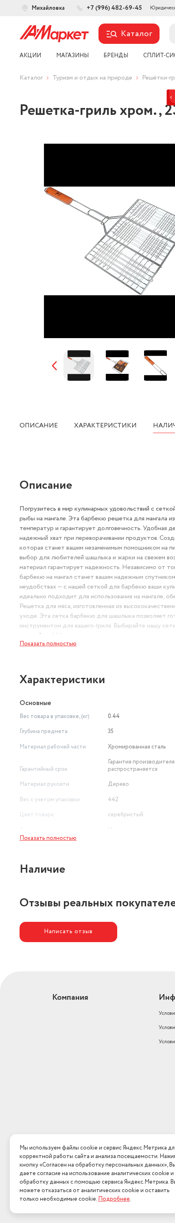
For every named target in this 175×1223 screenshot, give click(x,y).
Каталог (31, 77)
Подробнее (114, 1199)
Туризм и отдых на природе (92, 77)
